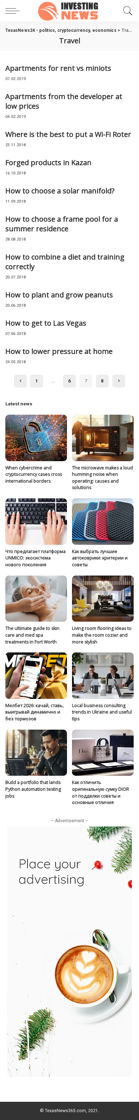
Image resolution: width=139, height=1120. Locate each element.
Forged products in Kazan (48, 162)
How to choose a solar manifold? (59, 191)
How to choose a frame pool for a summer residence (61, 223)
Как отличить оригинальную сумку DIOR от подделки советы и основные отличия (100, 792)
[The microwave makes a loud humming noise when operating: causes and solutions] (103, 438)
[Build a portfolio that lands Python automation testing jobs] (36, 753)
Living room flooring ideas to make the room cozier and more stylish (102, 635)
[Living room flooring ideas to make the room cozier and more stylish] (103, 599)
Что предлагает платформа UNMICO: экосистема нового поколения (35, 558)
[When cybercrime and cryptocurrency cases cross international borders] (36, 438)
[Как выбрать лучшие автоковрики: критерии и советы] (103, 521)
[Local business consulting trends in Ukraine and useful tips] (103, 675)
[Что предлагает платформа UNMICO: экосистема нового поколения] (36, 521)
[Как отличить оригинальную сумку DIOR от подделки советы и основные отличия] (103, 753)
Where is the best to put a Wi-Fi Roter (68, 134)
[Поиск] (127, 10)
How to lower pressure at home (59, 351)
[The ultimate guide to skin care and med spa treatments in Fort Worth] (36, 599)
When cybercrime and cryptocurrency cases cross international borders (33, 474)
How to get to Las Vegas (45, 323)
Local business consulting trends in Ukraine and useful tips (102, 712)
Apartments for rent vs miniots (58, 68)
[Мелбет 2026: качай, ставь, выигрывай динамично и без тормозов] (36, 675)
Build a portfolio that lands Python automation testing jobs (33, 789)
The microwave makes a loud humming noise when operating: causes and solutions (102, 478)
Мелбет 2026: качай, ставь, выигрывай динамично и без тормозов (34, 712)
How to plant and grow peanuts (59, 295)
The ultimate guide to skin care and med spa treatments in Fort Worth (32, 635)
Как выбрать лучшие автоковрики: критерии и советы (100, 558)
